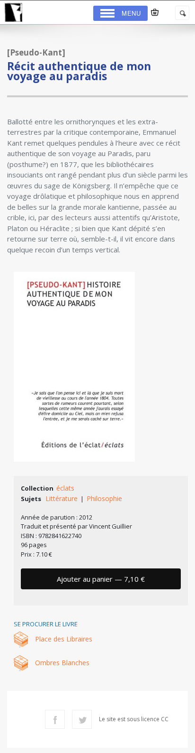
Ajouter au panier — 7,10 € (101, 579)
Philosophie (104, 498)
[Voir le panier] (155, 12)
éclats (65, 488)
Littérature (61, 498)
